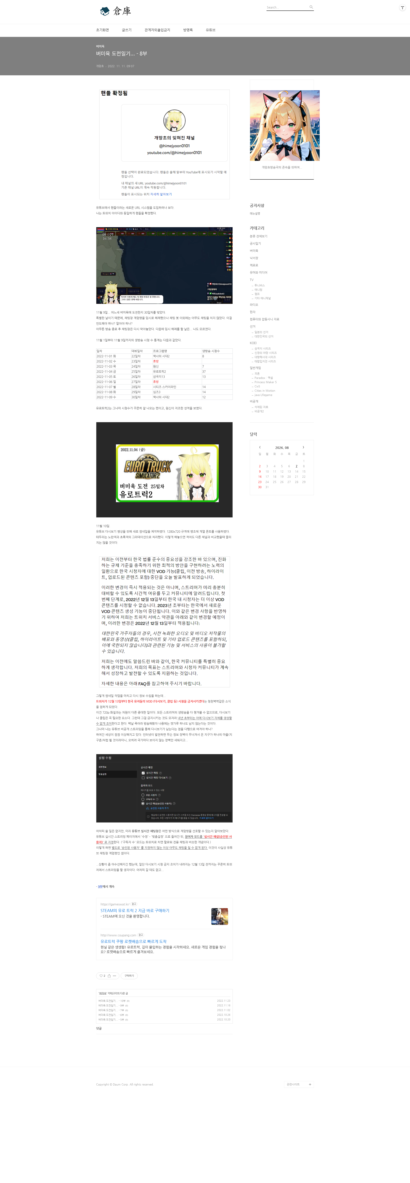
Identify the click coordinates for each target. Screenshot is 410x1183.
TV (251, 279)
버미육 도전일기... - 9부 (111, 1005)
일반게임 (255, 368)
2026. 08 (282, 447)
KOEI (253, 343)
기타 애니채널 (263, 298)
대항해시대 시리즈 (265, 357)
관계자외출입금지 (157, 30)
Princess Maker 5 (266, 382)
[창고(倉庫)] (119, 11)
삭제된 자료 (261, 407)
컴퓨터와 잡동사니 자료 (264, 319)
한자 (252, 312)
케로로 (254, 265)
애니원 (258, 289)
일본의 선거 (261, 332)
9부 (100, 886)
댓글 (99, 1028)
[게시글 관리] (114, 976)
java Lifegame (263, 394)
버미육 (102, 993)
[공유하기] (109, 976)
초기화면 (102, 30)
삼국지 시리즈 (263, 348)
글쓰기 (127, 30)
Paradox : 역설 (264, 377)
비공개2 (259, 411)
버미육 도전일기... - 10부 (112, 1000)
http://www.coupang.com (118, 935)
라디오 (254, 304)
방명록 (188, 30)
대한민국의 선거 (264, 336)
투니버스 (260, 285)
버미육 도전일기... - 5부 (111, 1019)
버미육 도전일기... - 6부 (111, 1014)
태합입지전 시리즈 (265, 361)
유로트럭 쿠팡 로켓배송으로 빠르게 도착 (134, 941)
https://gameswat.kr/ (115, 904)
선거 (252, 326)
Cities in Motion (265, 390)
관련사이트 (293, 1084)
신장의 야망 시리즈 (266, 352)
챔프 (257, 293)
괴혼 (257, 373)
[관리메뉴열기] (402, 7)
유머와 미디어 (258, 272)
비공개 (254, 401)
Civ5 (257, 386)
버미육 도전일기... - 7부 (111, 1010)
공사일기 (255, 243)
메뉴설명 (255, 213)
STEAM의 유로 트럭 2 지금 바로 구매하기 (135, 910)
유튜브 (210, 30)
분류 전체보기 (258, 236)
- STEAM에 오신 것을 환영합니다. (125, 916)
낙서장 (254, 258)
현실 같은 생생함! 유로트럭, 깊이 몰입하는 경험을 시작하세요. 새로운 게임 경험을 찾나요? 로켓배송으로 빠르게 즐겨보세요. (163, 949)
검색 (310, 8)
